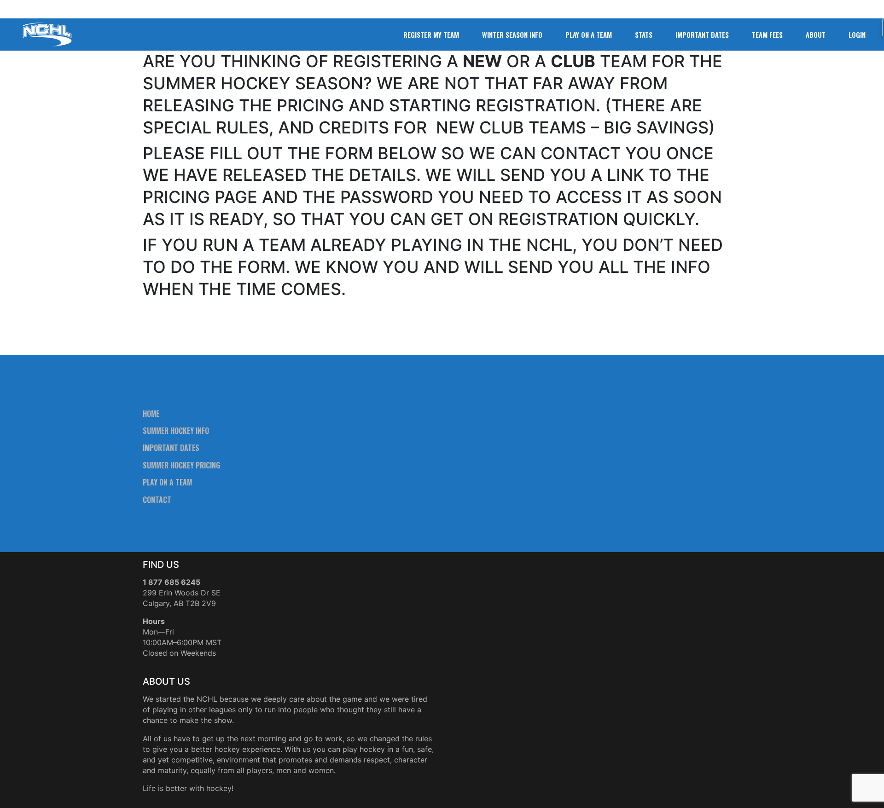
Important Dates (171, 447)
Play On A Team (167, 482)
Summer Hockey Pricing (181, 465)
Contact (157, 499)
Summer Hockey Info (176, 430)
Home (151, 413)
